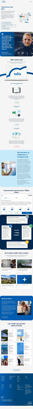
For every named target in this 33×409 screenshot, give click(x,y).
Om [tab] (27, 197)
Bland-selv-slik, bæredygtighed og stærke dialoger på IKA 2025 (10, 360)
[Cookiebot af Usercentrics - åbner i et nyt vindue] (28, 195)
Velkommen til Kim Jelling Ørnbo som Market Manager (27, 359)
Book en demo (5, 317)
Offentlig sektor (10, 378)
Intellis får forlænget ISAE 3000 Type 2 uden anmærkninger (26, 347)
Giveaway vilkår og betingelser (20, 389)
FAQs (1, 388)
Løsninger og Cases (11, 377)
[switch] (12, 209)
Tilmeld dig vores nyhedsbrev (6, 400)
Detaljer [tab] (16, 197)
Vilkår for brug (18, 388)
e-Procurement (2, 380)
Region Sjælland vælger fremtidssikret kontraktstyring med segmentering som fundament (10, 348)
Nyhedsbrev (18, 381)
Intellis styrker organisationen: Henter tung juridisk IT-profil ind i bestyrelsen (10, 334)
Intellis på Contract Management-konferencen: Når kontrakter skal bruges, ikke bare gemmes (27, 335)
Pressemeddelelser (19, 378)
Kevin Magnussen (27, 378)
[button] (31, 1)
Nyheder (18, 377)
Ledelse (2, 389)
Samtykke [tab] (5, 197)
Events (25, 377)
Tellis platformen (3, 377)
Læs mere (10, 364)
